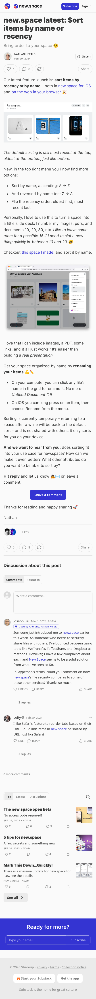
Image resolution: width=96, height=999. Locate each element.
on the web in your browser (36, 92)
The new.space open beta (27, 809)
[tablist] (23, 579)
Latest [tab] (20, 797)
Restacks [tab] (33, 580)
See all (12, 897)
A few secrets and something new (29, 843)
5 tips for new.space (22, 837)
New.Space (37, 659)
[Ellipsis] (90, 621)
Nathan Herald (25, 54)
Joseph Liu (21, 621)
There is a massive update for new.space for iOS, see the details (37, 873)
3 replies (25, 702)
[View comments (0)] (28, 854)
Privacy (42, 967)
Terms (54, 967)
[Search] (87, 796)
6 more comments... (18, 774)
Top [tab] (8, 797)
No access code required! (23, 815)
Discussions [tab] (37, 797)
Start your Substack (36, 978)
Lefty (17, 717)
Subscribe (70, 6)
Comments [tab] (14, 580)
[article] (48, 818)
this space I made (37, 252)
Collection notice (74, 967)
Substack (26, 989)
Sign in (87, 6)
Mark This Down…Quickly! (28, 865)
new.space (71, 632)
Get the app (70, 978)
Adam (27, 820)
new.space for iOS (74, 86)
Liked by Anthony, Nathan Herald (38, 626)
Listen (86, 56)
